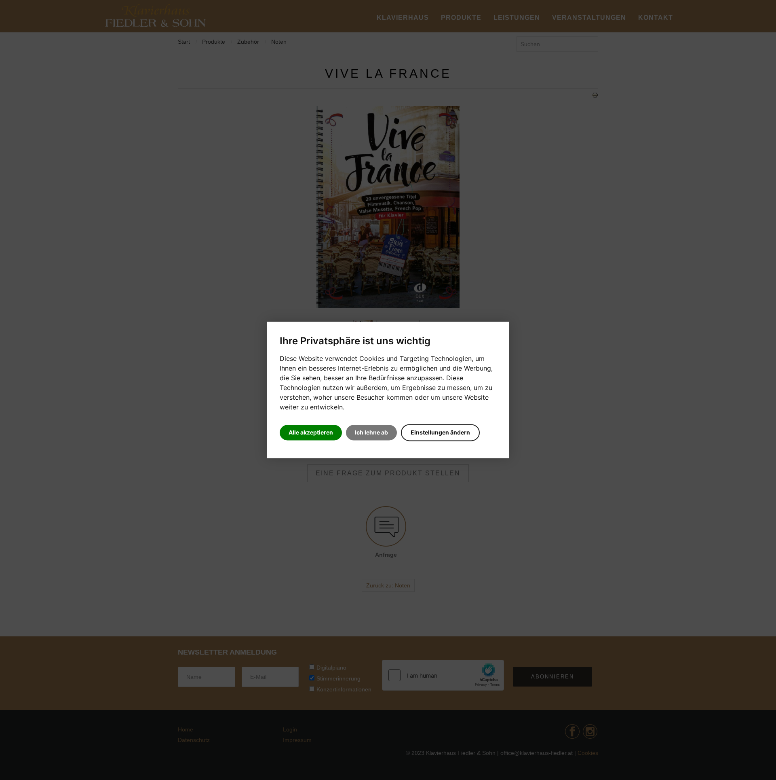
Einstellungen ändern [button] (440, 432)
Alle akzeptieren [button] (311, 432)
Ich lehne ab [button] (371, 432)
